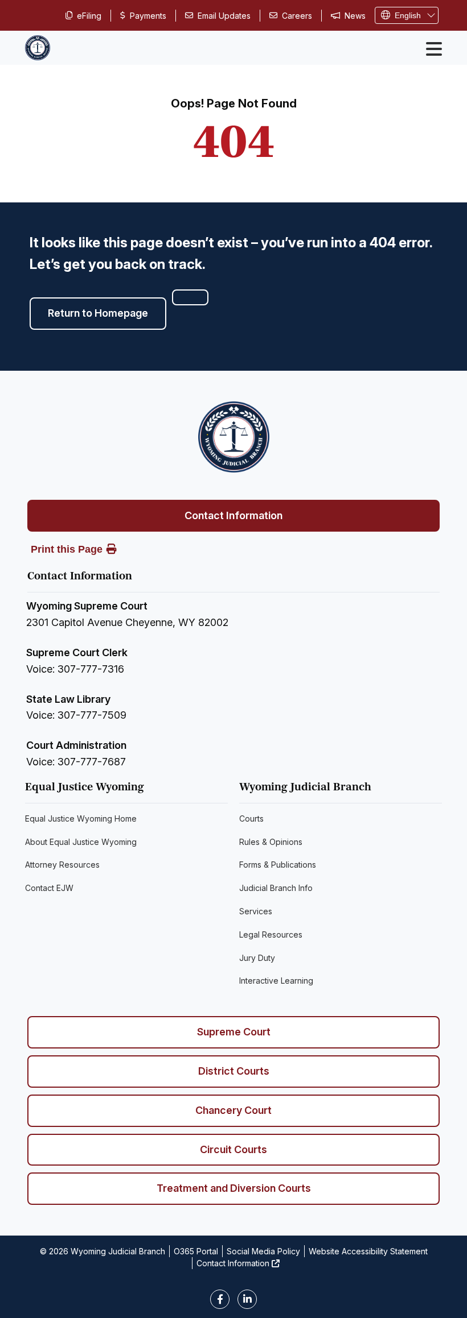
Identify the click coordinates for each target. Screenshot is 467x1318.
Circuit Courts (233, 1149)
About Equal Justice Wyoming (81, 842)
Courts (251, 818)
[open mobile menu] (434, 49)
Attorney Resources (62, 864)
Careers (297, 15)
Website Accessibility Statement (368, 1251)
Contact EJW (49, 888)
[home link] (233, 437)
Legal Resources (270, 934)
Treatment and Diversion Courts (234, 1188)
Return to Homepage (98, 313)
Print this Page (67, 549)
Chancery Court (233, 1110)
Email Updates (224, 15)
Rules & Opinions (270, 842)
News (355, 15)
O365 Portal (196, 1251)
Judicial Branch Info (276, 888)
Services (255, 911)
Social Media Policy (263, 1251)
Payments (148, 15)
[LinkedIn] (247, 1299)
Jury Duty (257, 958)
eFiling (89, 15)
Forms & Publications (277, 864)
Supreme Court (234, 1032)
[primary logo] (37, 47)
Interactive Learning (276, 980)
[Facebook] (220, 1299)
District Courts (233, 1071)
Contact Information (233, 515)
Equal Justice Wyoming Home (81, 818)
